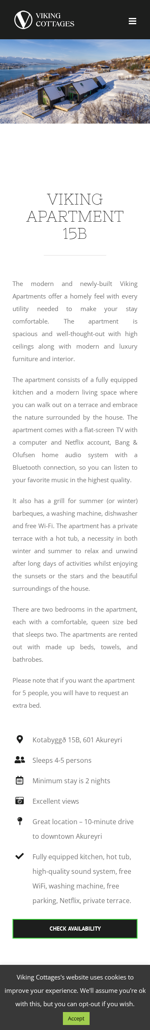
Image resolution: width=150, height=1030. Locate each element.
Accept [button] (76, 1018)
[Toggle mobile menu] (133, 21)
